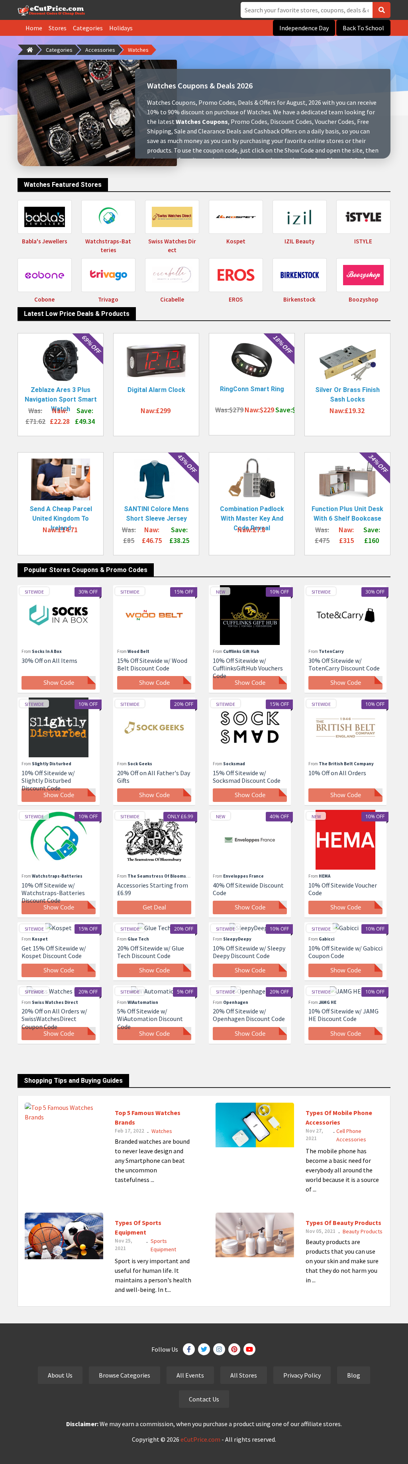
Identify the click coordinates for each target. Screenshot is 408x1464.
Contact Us (204, 1399)
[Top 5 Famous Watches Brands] (64, 1111)
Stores (58, 28)
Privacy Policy (302, 1375)
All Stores (243, 1375)
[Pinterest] (234, 1349)
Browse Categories (124, 1375)
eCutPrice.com (200, 1439)
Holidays (121, 28)
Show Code (58, 682)
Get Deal (154, 907)
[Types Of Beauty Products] (255, 1234)
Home (34, 28)
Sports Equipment (163, 1245)
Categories (88, 28)
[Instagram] (219, 1349)
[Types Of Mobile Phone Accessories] (255, 1124)
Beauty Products (362, 1231)
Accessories (100, 49)
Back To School (363, 28)
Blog (353, 1375)
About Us (60, 1375)
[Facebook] (189, 1349)
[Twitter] (204, 1349)
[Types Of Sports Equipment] (64, 1235)
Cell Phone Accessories (351, 1135)
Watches (138, 49)
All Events (190, 1375)
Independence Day (304, 28)
